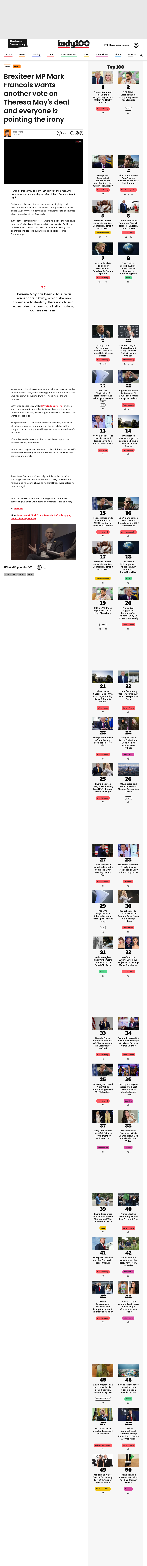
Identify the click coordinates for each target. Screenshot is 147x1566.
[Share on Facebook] (72, 133)
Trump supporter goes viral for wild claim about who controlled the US (103, 1218)
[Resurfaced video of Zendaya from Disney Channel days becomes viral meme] (128, 1540)
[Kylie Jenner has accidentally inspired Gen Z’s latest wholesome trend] (128, 1286)
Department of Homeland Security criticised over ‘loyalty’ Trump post (103, 869)
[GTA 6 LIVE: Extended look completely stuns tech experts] (128, 77)
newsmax (103, 450)
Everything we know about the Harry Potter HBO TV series (128, 1261)
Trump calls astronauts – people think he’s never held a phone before (103, 350)
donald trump (128, 232)
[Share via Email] (81, 133)
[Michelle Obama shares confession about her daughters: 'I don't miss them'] (102, 206)
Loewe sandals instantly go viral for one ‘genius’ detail (128, 1479)
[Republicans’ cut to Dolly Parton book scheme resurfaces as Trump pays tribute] (128, 896)
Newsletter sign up (119, 45)
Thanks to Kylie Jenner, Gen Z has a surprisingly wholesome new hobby (128, 1306)
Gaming (36, 54)
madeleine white (102, 1489)
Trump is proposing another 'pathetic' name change (103, 1260)
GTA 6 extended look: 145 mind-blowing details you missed (128, 788)
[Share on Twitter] (77, 133)
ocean (128, 1399)
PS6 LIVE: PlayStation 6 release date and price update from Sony (103, 395)
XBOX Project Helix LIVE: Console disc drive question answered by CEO (103, 1388)
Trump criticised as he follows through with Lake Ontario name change (128, 1042)
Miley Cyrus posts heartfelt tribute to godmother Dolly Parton (103, 1134)
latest (22, 574)
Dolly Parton (128, 928)
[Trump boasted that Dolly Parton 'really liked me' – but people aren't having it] (102, 769)
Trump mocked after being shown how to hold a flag (128, 1216)
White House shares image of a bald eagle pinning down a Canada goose (128, 440)
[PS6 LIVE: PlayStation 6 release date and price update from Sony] (102, 376)
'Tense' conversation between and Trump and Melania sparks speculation (103, 1306)
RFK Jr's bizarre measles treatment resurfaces (103, 1431)
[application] (43, 161)
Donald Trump (102, 109)
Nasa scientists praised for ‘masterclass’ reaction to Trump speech (103, 268)
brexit (16, 66)
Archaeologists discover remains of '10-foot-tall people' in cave (102, 961)
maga (103, 1228)
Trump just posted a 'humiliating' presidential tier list (103, 741)
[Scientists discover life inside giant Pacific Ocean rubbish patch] (128, 1370)
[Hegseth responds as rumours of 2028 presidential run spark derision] (128, 376)
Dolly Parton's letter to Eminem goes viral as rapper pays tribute (128, 742)
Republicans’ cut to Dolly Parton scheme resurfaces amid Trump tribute (128, 916)
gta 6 (128, 109)
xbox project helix (103, 1399)
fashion (128, 1489)
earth (128, 278)
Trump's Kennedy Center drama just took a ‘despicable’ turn (128, 695)
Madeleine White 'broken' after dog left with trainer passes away (103, 1479)
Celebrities (102, 54)
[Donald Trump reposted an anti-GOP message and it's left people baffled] (102, 1023)
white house (128, 450)
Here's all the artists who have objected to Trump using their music (128, 961)
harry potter (128, 1272)
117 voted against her (52, 406)
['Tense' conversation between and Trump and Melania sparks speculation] (102, 1286)
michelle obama (103, 232)
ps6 (102, 405)
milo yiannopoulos (128, 190)
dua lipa (128, 1101)
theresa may (11, 574)
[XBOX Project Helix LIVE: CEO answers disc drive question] (102, 1370)
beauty (128, 1147)
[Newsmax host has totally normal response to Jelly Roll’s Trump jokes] (102, 421)
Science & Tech (69, 54)
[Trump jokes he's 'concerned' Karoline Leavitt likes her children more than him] (128, 206)
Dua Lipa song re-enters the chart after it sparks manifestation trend (128, 1089)
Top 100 (8, 54)
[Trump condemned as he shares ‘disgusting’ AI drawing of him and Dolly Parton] (102, 77)
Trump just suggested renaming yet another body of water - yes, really (103, 180)
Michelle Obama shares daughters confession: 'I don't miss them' (103, 224)
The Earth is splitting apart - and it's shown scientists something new (128, 268)
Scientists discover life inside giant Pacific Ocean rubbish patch (128, 1388)
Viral (86, 54)
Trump (50, 54)
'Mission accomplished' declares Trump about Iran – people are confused (128, 1433)
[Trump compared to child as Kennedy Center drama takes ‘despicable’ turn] (128, 676)
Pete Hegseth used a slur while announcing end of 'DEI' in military (103, 1088)
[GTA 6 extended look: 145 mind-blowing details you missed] (128, 769)
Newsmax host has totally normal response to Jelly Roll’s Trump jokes (103, 439)
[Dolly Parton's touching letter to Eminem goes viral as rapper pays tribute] (128, 723)
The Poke (18, 508)
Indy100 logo (74, 44)
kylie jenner (128, 1318)
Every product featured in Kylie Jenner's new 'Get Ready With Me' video (128, 1135)
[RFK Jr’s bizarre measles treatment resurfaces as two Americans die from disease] (102, 1413)
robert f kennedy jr (103, 1445)
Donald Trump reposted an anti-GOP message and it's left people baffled (103, 1043)
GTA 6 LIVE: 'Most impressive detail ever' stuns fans (103, 610)
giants (103, 971)
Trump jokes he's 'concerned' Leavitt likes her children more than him (128, 224)
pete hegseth (128, 405)
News (22, 54)
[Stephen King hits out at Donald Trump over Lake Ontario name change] (128, 330)
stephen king (128, 360)
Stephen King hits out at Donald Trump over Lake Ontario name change (128, 350)
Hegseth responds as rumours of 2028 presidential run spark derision (128, 394)
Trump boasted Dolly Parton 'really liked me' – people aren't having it (103, 788)
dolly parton (128, 754)
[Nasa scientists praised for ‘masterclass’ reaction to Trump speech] (102, 248)
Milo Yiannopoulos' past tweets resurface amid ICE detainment (128, 179)
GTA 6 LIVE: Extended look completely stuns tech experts (128, 96)
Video (118, 54)
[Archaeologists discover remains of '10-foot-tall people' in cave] (102, 942)
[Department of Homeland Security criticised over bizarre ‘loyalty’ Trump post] (102, 850)
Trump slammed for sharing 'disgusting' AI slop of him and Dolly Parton (103, 97)
